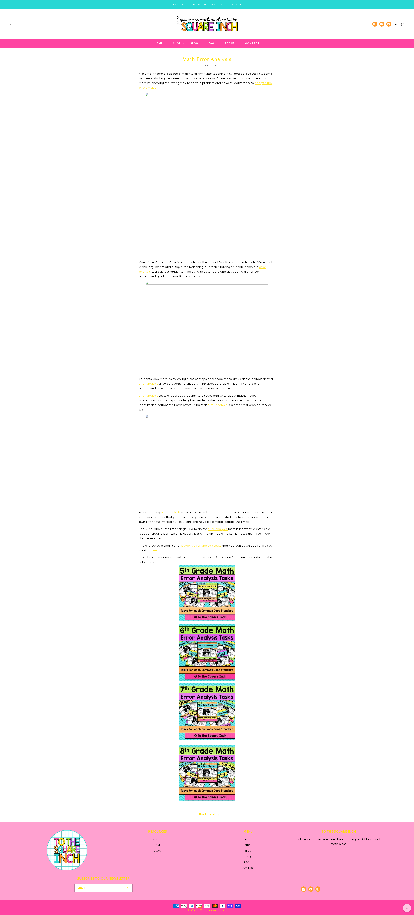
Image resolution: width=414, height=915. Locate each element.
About (248, 862)
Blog (157, 850)
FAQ (248, 856)
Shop (248, 845)
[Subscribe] (126, 888)
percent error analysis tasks (201, 546)
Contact (248, 867)
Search (158, 839)
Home (158, 845)
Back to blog (209, 814)
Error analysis (148, 384)
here (154, 550)
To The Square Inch (212, 909)
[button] (10, 24)
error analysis (218, 405)
